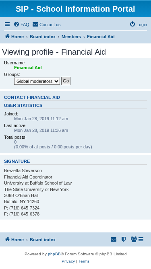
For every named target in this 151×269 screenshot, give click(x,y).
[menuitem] (21, 24)
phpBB (54, 254)
